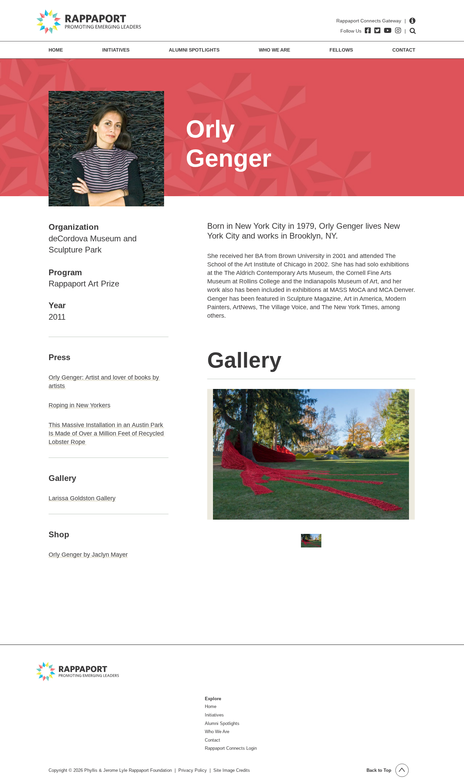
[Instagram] (398, 30)
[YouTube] (388, 30)
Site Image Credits (231, 770)
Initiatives (115, 50)
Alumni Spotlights (194, 50)
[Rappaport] (88, 22)
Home (56, 50)
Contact (403, 50)
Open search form (412, 31)
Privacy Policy (192, 770)
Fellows (341, 50)
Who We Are (274, 50)
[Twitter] (377, 30)
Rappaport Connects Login (231, 748)
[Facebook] (368, 30)
